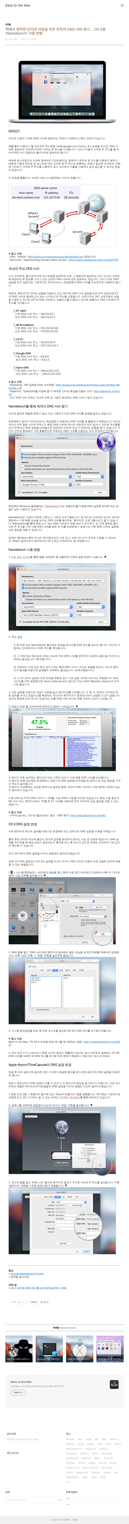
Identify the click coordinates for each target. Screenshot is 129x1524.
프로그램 (109, 1458)
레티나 (118, 1444)
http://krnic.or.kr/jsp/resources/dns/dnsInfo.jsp (55, 256)
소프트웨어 (107, 1468)
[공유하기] (19, 1302)
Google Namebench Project (27, 1273)
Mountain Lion (74, 1449)
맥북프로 (87, 1458)
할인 (105, 1439)
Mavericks (83, 1472)
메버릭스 (104, 1449)
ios (81, 1439)
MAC (98, 1458)
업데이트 (96, 1472)
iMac (85, 1477)
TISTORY (65, 1520)
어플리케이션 (73, 1458)
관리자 (75, 1520)
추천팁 (91, 1444)
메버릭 (108, 1472)
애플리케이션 (73, 1477)
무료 (109, 1444)
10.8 (96, 1453)
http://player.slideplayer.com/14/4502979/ (94, 259)
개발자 (93, 1463)
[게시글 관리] (23, 1302)
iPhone (114, 1439)
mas (82, 1444)
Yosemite (72, 1453)
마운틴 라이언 (73, 1468)
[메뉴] (122, 5)
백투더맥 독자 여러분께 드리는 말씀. (22, 1439)
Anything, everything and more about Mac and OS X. (37, 1386)
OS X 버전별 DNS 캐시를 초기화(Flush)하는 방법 (39, 1287)
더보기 (68, 1482)
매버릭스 (71, 1444)
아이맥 (103, 1463)
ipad (89, 1439)
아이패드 (71, 1439)
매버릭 (70, 1472)
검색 (60, 1500)
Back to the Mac (17, 5)
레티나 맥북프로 (91, 1468)
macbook (91, 1449)
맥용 (95, 1477)
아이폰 (113, 1463)
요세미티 (85, 1453)
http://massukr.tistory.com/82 (88, 815)
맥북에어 (71, 1463)
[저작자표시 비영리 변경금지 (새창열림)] (44, 1302)
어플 (103, 1477)
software (107, 1453)
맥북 (101, 1444)
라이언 (82, 1463)
